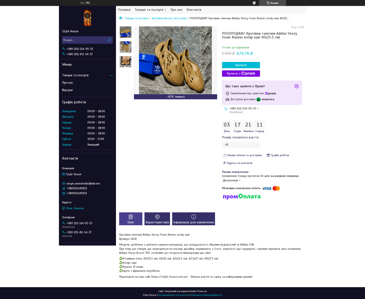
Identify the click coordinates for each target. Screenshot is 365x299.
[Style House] (87, 17)
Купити (241, 65)
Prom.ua (202, 291)
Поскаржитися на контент (173, 295)
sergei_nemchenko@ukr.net (83, 183)
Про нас (176, 9)
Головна (124, 9)
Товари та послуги (149, 9)
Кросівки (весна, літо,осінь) (169, 18)
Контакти (194, 9)
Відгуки (67, 90)
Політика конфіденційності (206, 295)
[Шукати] (109, 40)
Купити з (233, 73)
